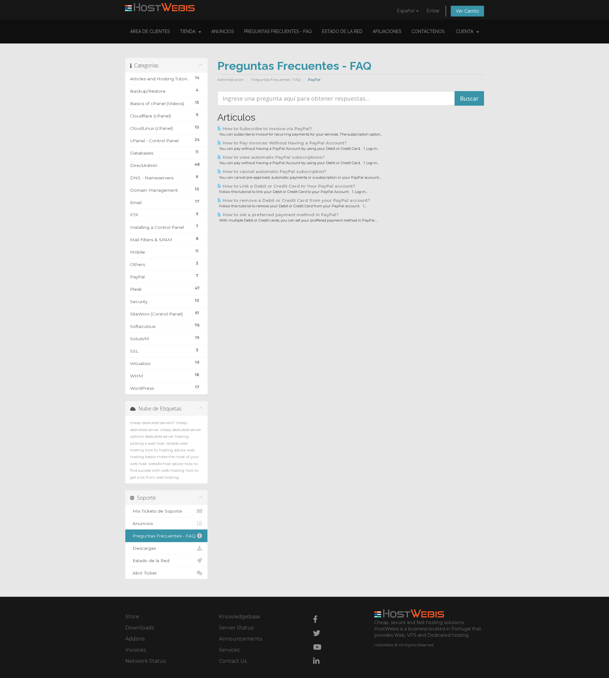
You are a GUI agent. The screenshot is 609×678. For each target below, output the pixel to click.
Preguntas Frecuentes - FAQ (278, 31)
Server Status (236, 628)
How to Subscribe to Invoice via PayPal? (266, 128)
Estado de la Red (342, 31)
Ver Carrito (467, 11)
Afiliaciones (387, 31)
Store (132, 617)
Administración (230, 79)
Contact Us (233, 661)
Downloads (139, 628)
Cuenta (466, 31)
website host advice (165, 463)
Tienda (189, 31)
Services (229, 650)
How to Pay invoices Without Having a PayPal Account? (284, 142)
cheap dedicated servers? (152, 422)
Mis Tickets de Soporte (156, 511)
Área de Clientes (150, 31)
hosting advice (172, 450)
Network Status (145, 661)
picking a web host (147, 443)
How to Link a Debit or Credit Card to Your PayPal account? (288, 186)
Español (406, 11)
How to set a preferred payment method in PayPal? (280, 214)
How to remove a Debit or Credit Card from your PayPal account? (295, 200)
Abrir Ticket (143, 572)
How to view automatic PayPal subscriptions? (273, 157)
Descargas (143, 548)
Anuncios (222, 31)
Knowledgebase (239, 617)
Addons (135, 639)
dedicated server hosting (167, 436)
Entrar (433, 11)
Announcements (240, 639)
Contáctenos (427, 31)
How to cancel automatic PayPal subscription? (273, 171)
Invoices (135, 650)
